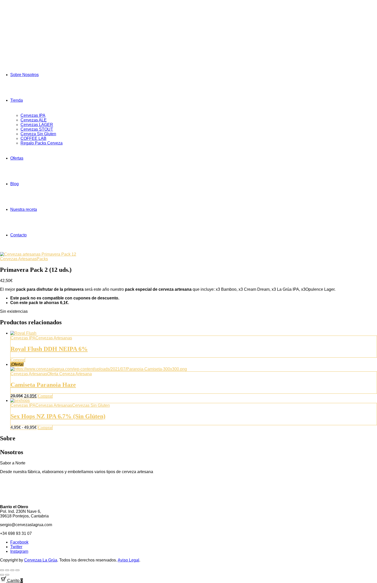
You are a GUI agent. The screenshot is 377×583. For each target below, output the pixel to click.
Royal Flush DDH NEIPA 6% (49, 349)
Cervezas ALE (34, 120)
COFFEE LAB (33, 138)
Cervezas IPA (33, 115)
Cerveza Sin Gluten (38, 134)
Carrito (14, 580)
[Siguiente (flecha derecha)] (7, 575)
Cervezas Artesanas (18, 259)
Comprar (18, 360)
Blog (14, 184)
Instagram (19, 551)
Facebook (19, 542)
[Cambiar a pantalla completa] (7, 570)
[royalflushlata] (23, 333)
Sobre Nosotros (24, 74)
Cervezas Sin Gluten (91, 405)
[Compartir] (12, 570)
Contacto (18, 235)
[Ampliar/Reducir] (2, 570)
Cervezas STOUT (37, 129)
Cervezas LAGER (37, 124)
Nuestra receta (23, 209)
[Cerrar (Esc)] (17, 570)
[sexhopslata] (20, 400)
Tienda (16, 100)
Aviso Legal (128, 560)
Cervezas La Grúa (40, 560)
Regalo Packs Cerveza (42, 143)
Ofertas (16, 158)
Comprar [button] (45, 396)
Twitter (16, 547)
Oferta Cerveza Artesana (69, 374)
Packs (42, 259)
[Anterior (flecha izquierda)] (2, 575)
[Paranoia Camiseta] (98, 369)
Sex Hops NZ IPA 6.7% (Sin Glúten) (58, 416)
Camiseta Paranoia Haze (43, 384)
